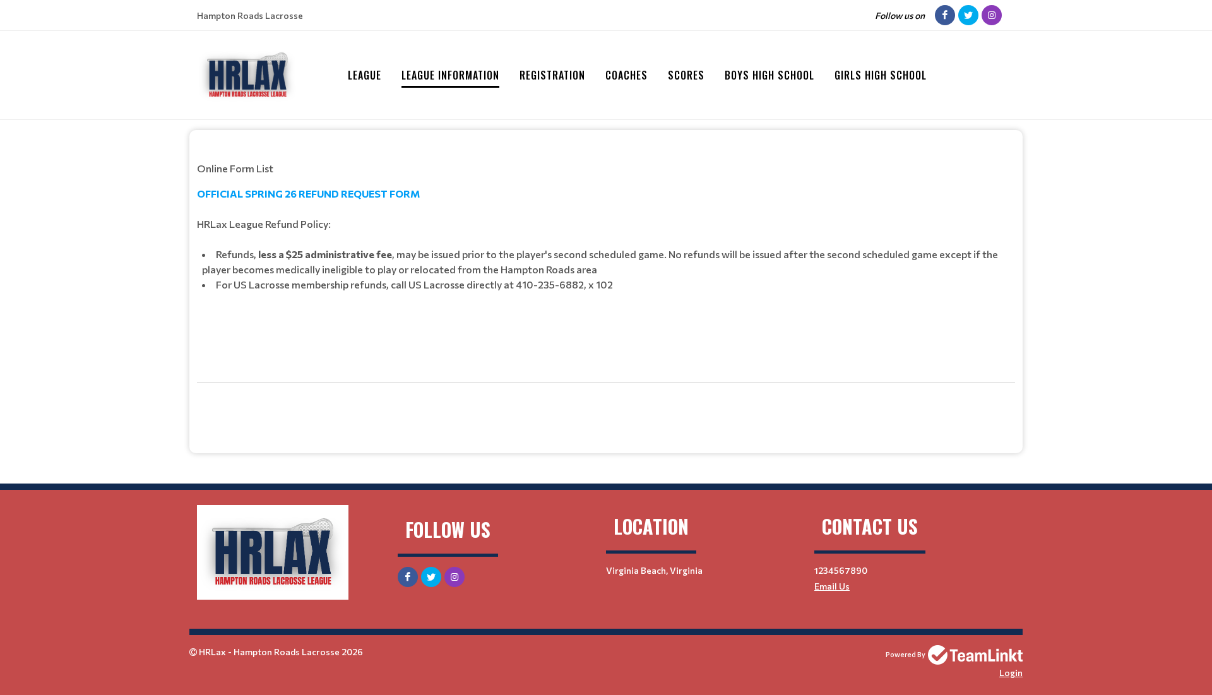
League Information (450, 75)
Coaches (626, 75)
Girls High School (881, 75)
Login (1011, 672)
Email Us (832, 586)
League (364, 75)
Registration (552, 75)
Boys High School (769, 75)
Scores (686, 75)
